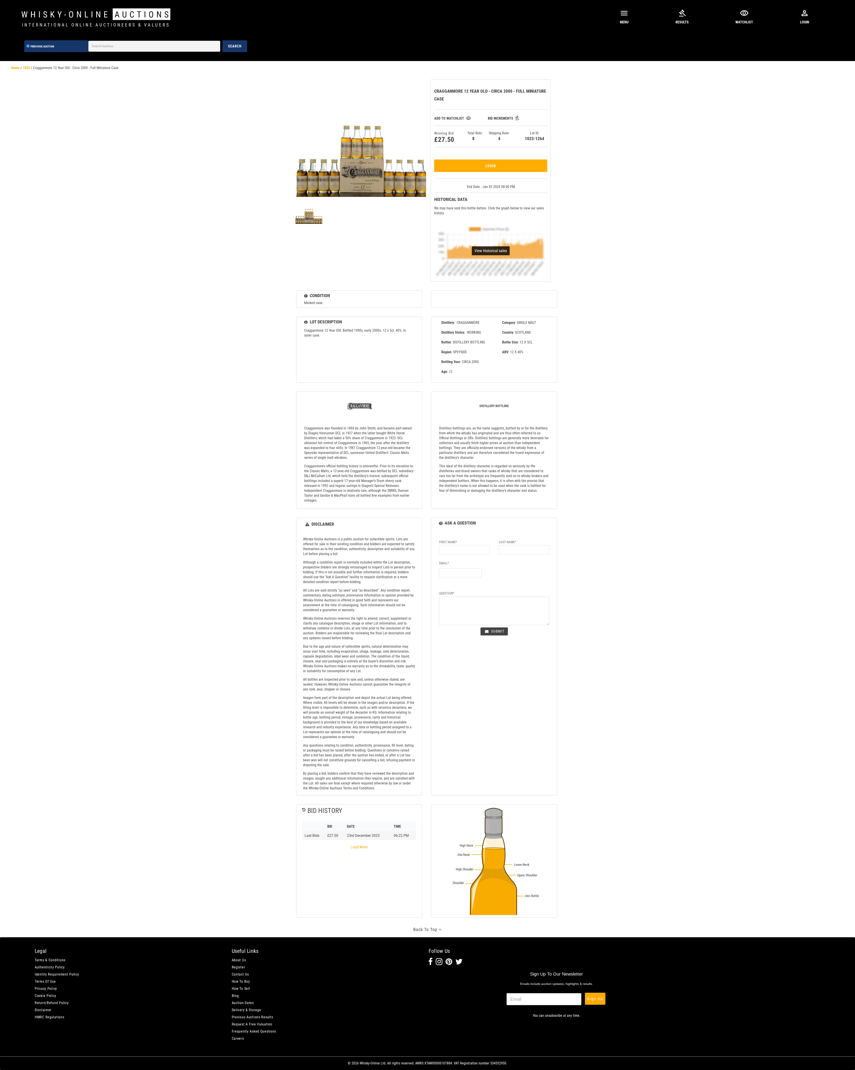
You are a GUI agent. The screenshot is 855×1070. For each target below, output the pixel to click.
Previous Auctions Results (252, 1017)
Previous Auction (42, 46)
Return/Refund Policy (52, 1003)
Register (238, 967)
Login (490, 165)
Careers (238, 1038)
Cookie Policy (45, 996)
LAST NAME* (507, 542)
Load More (359, 847)
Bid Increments (504, 118)
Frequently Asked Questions (254, 1031)
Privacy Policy (46, 988)
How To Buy (241, 981)
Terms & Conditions (50, 960)
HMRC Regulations (49, 1017)
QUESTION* (446, 593)
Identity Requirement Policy (57, 974)
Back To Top (426, 929)
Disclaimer (43, 1010)
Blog (235, 996)
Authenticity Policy (50, 967)
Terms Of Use (45, 981)
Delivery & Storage (246, 1010)
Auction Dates (243, 1003)
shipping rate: (499, 136)
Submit (497, 631)
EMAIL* (444, 563)
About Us (239, 960)
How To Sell (241, 988)
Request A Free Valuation (252, 1024)
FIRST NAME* (448, 542)
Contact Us (240, 974)
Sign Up (595, 998)
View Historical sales (490, 250)
